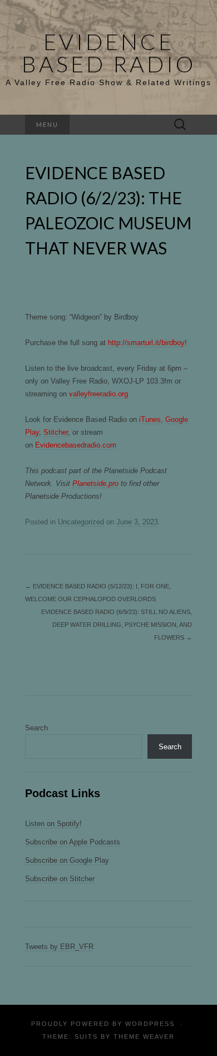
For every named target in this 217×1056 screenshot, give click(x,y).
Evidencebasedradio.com (75, 445)
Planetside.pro (95, 483)
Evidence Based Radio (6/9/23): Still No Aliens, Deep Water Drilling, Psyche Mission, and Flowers (116, 624)
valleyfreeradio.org (98, 394)
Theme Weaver (144, 1036)
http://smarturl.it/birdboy (146, 342)
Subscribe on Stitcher (60, 879)
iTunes (150, 419)
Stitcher (55, 432)
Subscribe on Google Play (67, 860)
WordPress (150, 1023)
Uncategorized (81, 522)
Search (36, 728)
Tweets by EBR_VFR (59, 946)
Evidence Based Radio (109, 52)
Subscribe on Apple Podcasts (72, 842)
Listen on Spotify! (53, 823)
